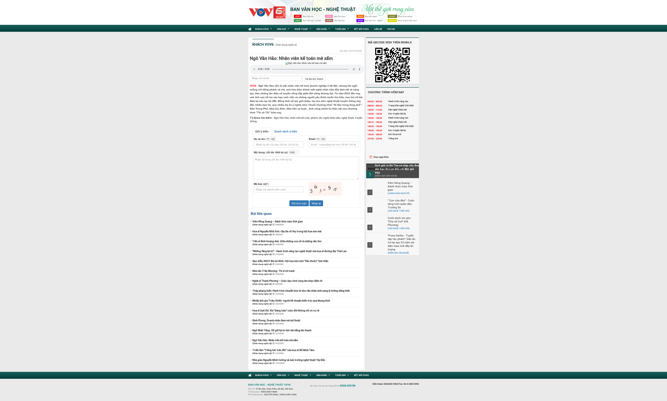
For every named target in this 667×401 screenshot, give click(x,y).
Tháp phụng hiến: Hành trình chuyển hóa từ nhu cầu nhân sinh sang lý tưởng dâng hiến (301, 290)
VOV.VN (391, 29)
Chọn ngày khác (381, 157)
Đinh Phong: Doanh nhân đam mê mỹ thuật (276, 320)
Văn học (283, 30)
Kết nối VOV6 (361, 29)
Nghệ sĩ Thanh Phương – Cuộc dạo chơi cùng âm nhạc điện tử (287, 280)
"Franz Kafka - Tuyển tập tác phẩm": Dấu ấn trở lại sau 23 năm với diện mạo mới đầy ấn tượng (401, 242)
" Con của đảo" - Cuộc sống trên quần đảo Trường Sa (401, 204)
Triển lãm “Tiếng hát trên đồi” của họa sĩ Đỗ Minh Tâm (283, 350)
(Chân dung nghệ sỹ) (262, 224)
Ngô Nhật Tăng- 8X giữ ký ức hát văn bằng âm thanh (281, 330)
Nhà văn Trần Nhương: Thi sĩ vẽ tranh (273, 271)
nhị (320, 117)
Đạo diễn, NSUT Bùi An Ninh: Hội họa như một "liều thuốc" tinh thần (290, 261)
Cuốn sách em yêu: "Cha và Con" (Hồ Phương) (399, 221)
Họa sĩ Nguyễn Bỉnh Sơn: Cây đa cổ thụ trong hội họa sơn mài (287, 231)
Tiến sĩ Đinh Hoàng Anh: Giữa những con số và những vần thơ (286, 241)
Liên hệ (378, 29)
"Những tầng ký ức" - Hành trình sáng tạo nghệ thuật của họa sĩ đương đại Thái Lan (299, 251)
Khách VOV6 (264, 30)
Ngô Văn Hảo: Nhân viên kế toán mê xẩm (291, 58)
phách (314, 117)
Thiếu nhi (342, 30)
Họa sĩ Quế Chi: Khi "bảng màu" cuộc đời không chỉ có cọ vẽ (285, 310)
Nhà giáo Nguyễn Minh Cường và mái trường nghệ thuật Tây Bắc (288, 360)
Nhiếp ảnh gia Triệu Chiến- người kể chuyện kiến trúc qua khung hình (291, 300)
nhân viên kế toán (299, 117)
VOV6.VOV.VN (347, 385)
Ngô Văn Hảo (281, 117)
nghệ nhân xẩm (331, 117)
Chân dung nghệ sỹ (286, 44)
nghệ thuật (347, 117)
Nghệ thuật (303, 30)
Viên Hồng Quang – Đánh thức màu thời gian (277, 221)
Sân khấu (323, 30)
